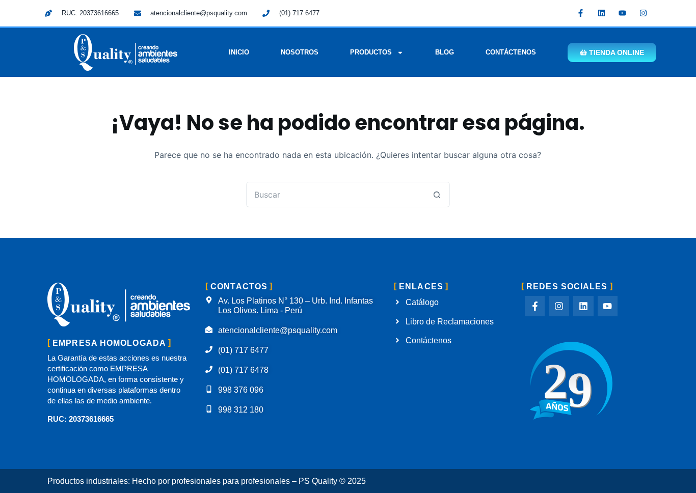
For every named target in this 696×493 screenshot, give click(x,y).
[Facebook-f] (580, 12)
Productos (371, 52)
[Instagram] (643, 12)
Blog (444, 52)
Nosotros (299, 52)
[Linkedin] (601, 12)
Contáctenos (511, 52)
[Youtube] (622, 12)
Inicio (239, 52)
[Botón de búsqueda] (437, 194)
